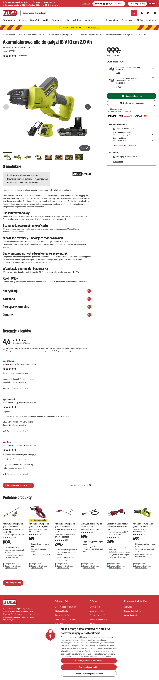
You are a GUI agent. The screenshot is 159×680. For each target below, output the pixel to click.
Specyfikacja (10, 291)
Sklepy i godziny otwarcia (65, 607)
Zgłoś (25, 388)
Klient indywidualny (137, 4)
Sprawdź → (95, 27)
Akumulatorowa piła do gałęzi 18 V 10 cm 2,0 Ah (126, 34)
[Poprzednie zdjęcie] (6, 107)
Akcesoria (9, 299)
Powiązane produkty (16, 307)
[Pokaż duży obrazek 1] (47, 107)
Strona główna (9, 34)
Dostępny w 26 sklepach (39, 567)
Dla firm (152, 4)
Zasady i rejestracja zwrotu (66, 619)
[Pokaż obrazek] (7, 157)
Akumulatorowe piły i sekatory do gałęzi (87, 34)
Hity (67, 20)
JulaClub (86, 4)
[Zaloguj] (142, 13)
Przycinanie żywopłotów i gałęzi (56, 34)
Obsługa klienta (111, 20)
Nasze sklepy (127, 20)
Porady (22, 20)
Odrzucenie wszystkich (89, 667)
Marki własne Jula (97, 611)
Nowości (34, 20)
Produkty (7, 20)
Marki (45, 20)
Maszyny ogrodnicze (32, 34)
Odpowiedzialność (97, 615)
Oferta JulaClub (130, 615)
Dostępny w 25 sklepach (65, 567)
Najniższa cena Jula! (83, 20)
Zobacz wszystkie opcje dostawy (125, 145)
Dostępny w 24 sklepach (91, 567)
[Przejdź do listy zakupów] (148, 13)
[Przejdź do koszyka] (155, 13)
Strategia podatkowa (98, 619)
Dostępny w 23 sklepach (13, 567)
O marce (8, 315)
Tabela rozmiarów (62, 615)
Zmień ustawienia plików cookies (88, 674)
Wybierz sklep (118, 162)
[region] (79, 652)
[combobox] (78, 13)
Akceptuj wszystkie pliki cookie (89, 661)
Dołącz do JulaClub (132, 611)
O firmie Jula (95, 607)
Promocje (56, 20)
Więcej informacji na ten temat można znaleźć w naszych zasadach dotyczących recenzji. (38, 351)
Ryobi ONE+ (8, 47)
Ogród (19, 34)
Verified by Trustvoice (79, 485)
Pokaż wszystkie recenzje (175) (18, 485)
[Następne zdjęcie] (88, 107)
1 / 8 (83, 148)
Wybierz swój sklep (148, 20)
